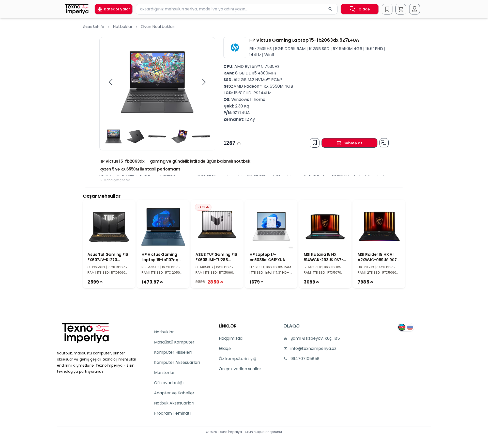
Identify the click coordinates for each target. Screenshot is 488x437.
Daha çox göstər (117, 180)
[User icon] (414, 9)
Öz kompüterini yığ (237, 359)
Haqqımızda (230, 338)
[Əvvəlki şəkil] (111, 82)
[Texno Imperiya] (85, 333)
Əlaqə (364, 9)
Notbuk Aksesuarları (174, 403)
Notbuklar (123, 26)
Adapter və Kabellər (174, 393)
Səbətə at (353, 143)
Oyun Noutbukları (158, 26)
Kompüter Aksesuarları (177, 362)
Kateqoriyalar (117, 9)
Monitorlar (164, 373)
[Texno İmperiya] (76, 9)
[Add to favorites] (315, 142)
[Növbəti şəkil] (204, 82)
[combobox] (237, 9)
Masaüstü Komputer (174, 342)
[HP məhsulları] (234, 47)
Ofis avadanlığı (169, 383)
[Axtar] (330, 9)
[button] (401, 9)
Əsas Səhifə (93, 26)
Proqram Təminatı (172, 413)
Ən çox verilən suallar (240, 369)
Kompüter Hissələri (173, 352)
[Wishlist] (387, 9)
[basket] (400, 9)
